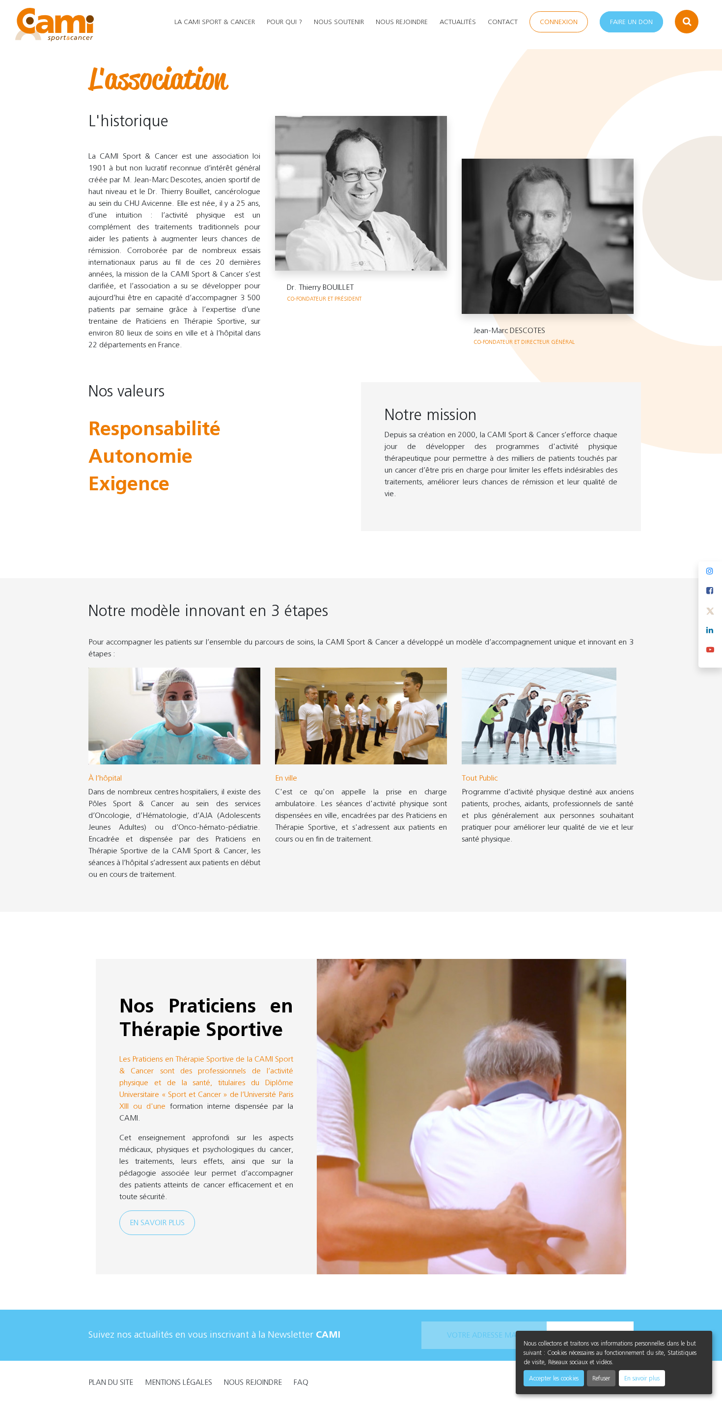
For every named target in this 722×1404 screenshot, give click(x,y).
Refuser (601, 1378)
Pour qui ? (284, 22)
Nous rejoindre (402, 22)
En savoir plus (642, 1378)
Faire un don (631, 22)
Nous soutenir (339, 22)
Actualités (458, 22)
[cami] (54, 24)
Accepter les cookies (554, 1378)
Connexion (559, 22)
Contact (503, 22)
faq (301, 1382)
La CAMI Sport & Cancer (214, 22)
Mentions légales (178, 1382)
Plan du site (110, 1382)
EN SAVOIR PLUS (157, 1222)
